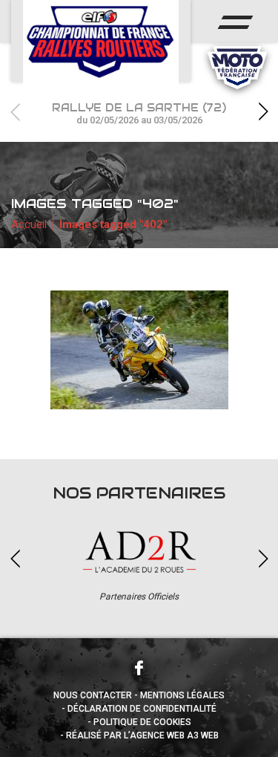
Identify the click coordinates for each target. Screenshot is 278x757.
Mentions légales (182, 695)
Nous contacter (92, 695)
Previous (15, 112)
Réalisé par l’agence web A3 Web (142, 735)
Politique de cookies (142, 722)
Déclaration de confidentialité (141, 709)
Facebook (139, 668)
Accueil (29, 224)
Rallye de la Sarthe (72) (139, 113)
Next (263, 112)
